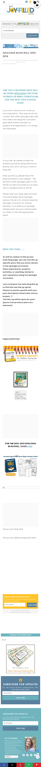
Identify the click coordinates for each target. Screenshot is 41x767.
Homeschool (24, 610)
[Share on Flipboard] (37, 765)
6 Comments (13, 63)
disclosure (33, 60)
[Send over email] (29, 765)
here (29, 446)
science (28, 612)
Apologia (20, 93)
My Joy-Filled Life (20, 10)
